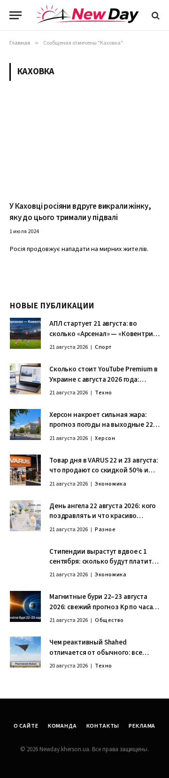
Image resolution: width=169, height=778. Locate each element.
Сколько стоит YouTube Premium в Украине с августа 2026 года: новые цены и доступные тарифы (103, 379)
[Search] (155, 15)
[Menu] (15, 15)
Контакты (103, 726)
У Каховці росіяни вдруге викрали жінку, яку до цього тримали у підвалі (80, 212)
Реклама (142, 726)
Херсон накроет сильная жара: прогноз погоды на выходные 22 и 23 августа (103, 425)
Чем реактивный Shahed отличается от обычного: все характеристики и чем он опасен (101, 652)
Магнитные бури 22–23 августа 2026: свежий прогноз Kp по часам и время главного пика (103, 607)
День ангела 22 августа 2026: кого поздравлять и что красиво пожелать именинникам (102, 516)
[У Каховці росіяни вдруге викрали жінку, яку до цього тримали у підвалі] (84, 147)
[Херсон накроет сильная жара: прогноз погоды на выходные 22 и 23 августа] (25, 424)
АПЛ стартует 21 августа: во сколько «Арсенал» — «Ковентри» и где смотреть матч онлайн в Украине (102, 339)
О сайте (26, 726)
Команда (62, 726)
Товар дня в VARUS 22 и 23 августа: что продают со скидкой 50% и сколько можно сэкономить (103, 471)
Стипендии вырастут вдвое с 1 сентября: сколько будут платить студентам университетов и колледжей (102, 567)
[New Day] (87, 15)
